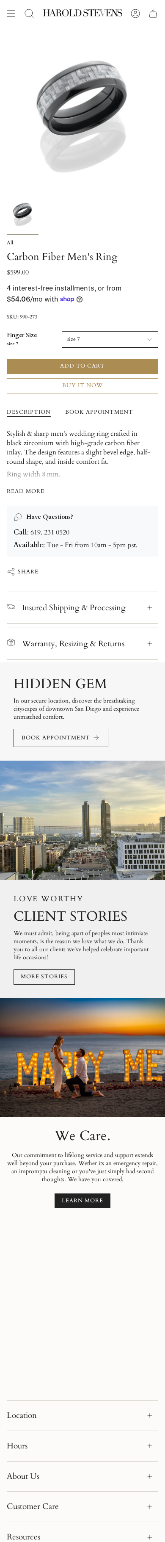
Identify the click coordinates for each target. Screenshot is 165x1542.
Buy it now (82, 385)
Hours (17, 1445)
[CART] (153, 13)
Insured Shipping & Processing (74, 607)
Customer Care (33, 1506)
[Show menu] (11, 13)
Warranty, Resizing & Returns (73, 643)
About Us (23, 1476)
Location (22, 1415)
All (10, 242)
